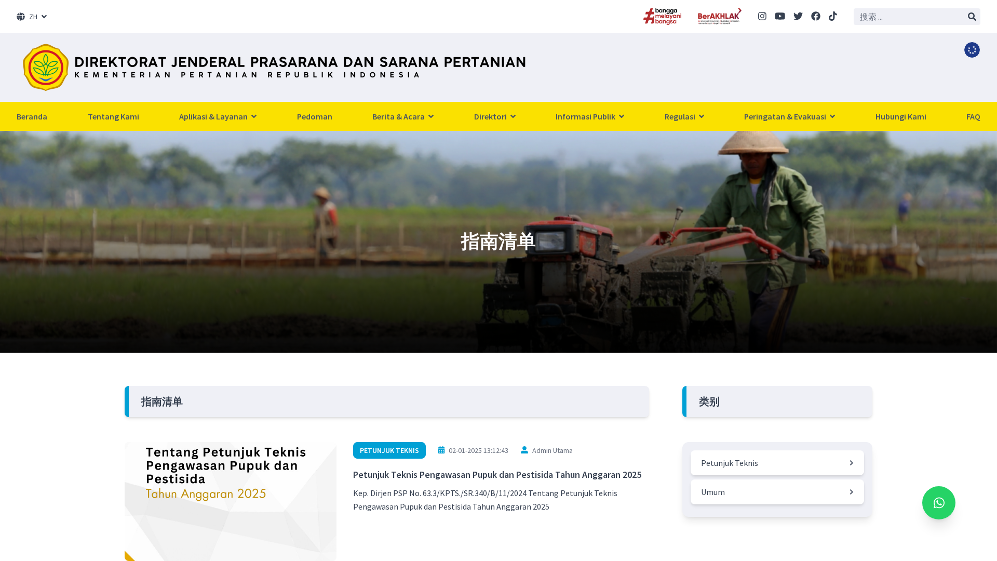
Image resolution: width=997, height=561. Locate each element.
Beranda (32, 116)
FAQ (973, 116)
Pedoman (314, 116)
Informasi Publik (586, 116)
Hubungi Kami (900, 116)
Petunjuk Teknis (389, 450)
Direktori (491, 116)
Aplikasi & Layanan (214, 116)
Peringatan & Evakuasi (786, 116)
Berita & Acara (399, 116)
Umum (713, 492)
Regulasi (681, 116)
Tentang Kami (113, 116)
